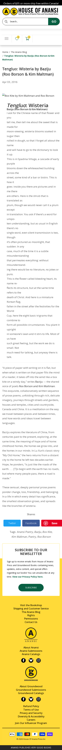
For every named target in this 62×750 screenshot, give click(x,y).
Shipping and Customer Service (31, 608)
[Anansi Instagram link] (38, 660)
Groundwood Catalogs (31, 693)
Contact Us (31, 622)
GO (54, 21)
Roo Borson (44, 536)
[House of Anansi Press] (31, 11)
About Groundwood (31, 686)
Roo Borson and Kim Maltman (37, 386)
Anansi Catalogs (31, 654)
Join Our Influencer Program (31, 723)
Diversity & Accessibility (31, 716)
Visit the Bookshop (31, 605)
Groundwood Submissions (31, 689)
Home (5, 52)
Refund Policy (31, 706)
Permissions (31, 618)
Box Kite (47, 532)
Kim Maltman (19, 536)
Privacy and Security (31, 713)
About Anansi (31, 647)
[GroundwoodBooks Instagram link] (38, 699)
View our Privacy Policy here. (27, 576)
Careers (31, 719)
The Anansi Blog (19, 52)
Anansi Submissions (31, 650)
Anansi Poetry (25, 532)
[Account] (37, 38)
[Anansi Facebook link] (23, 660)
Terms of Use (31, 709)
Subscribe (31, 587)
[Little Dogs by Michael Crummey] (28, 93)
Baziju (39, 381)
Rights (31, 615)
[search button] (6, 21)
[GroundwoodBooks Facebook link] (23, 699)
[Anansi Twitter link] (31, 660)
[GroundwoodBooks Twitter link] (31, 699)
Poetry (32, 536)
